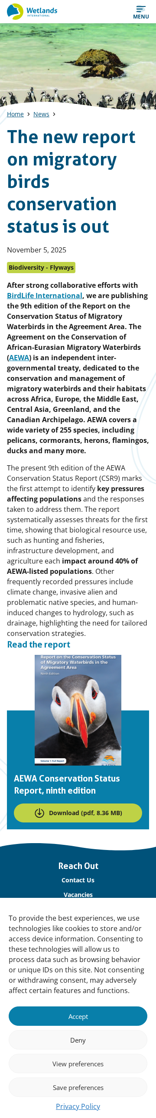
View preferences (78, 1063)
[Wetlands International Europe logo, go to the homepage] (32, 11)
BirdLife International (44, 295)
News (41, 114)
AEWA (19, 357)
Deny (78, 1040)
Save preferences (78, 1087)
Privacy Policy (78, 1106)
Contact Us (78, 880)
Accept (78, 1016)
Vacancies (78, 895)
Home (15, 114)
